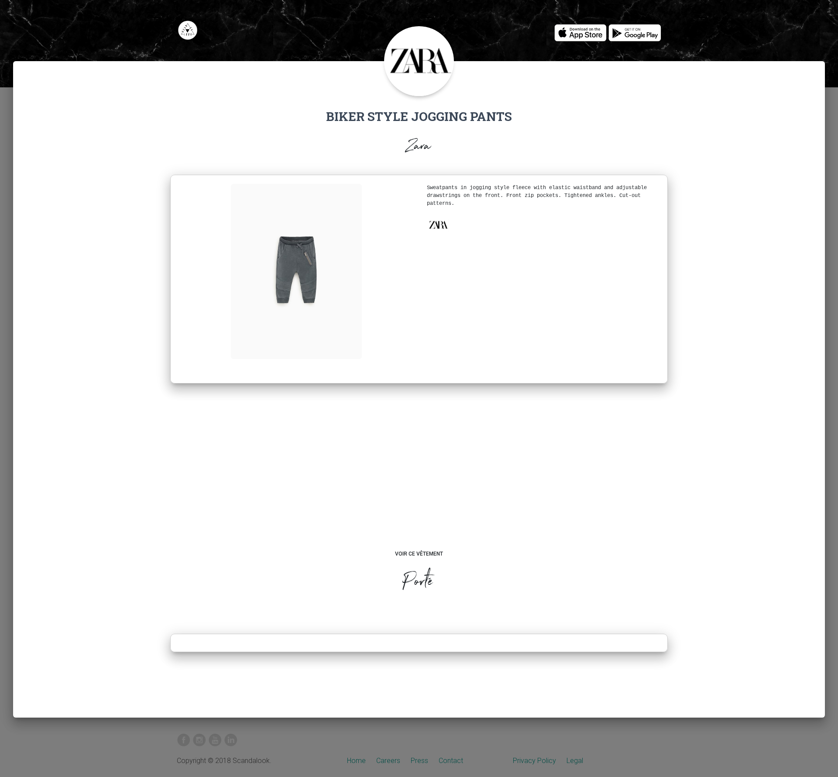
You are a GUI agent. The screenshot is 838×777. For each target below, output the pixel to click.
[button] (438, 225)
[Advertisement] (419, 475)
